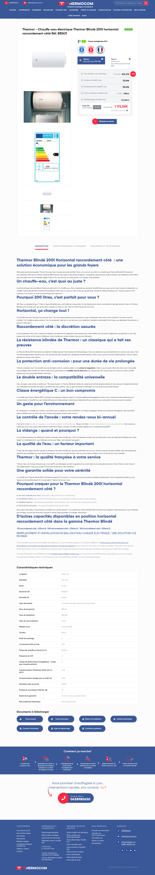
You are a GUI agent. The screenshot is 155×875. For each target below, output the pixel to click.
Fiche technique (61, 719)
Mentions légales (23, 841)
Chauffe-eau (61, 10)
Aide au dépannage (62, 728)
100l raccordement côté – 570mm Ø (62, 528)
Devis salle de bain (73, 860)
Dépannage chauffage (50, 835)
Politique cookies (23, 849)
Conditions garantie (93, 728)
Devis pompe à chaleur (75, 852)
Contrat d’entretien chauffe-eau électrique (52, 858)
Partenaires (21, 839)
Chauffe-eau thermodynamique (98, 834)
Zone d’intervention (24, 833)
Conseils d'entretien (31, 728)
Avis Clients (21, 836)
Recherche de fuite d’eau (51, 838)
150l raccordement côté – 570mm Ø (95, 528)
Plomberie (36, 10)
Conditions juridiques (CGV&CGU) (24, 845)
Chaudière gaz (97, 838)
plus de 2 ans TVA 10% (92, 60)
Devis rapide (140, 10)
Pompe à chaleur (88, 10)
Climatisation (104, 10)
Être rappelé (74, 15)
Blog (84, 15)
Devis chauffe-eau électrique (77, 832)
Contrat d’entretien (122, 10)
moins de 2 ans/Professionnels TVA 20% (120, 62)
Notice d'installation (93, 719)
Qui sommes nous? (23, 830)
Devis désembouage (74, 857)
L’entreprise (24, 10)
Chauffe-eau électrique (100, 830)
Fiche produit (30, 719)
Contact (20, 851)
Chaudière (74, 10)
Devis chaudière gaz (74, 844)
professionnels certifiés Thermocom (64, 554)
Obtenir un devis (106, 121)
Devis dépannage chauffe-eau (77, 841)
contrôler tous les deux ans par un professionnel (106, 424)
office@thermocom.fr (35, 3)
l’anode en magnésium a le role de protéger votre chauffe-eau (52, 424)
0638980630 (13, 3)
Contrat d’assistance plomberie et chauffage (50, 854)
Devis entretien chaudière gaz (76, 848)
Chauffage (48, 10)
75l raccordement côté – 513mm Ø (32, 528)
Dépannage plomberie (50, 832)
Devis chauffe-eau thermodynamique (73, 836)
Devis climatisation (73, 854)
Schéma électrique (124, 719)
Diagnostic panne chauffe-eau (52, 841)
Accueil (13, 10)
